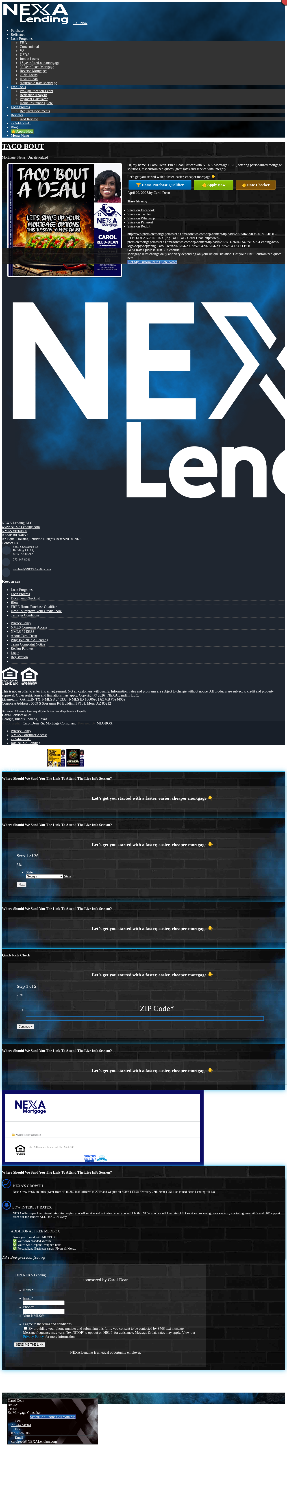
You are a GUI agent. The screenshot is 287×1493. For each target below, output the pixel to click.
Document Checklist (25, 598)
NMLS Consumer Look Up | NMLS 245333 (51, 1147)
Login (15, 653)
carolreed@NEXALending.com (32, 569)
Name (28, 1290)
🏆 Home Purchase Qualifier (160, 185)
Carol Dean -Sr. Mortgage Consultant (49, 723)
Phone (28, 1307)
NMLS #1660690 (14, 531)
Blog (14, 602)
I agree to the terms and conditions (47, 1324)
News (21, 157)
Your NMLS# (34, 1316)
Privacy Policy (21, 623)
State (29, 872)
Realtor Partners (22, 648)
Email (28, 1298)
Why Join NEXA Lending (29, 640)
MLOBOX (105, 723)
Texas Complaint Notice (28, 644)
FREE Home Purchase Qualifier (34, 607)
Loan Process (20, 594)
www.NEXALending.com (21, 527)
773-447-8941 (21, 559)
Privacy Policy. (33, 1336)
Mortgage (8, 157)
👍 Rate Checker (255, 185)
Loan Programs (22, 590)
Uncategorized (37, 157)
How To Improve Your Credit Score (36, 611)
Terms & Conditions (25, 615)
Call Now (80, 23)
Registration (19, 657)
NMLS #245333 (22, 631)
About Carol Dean (24, 636)
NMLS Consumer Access (29, 627)
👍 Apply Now (213, 185)
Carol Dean (162, 193)
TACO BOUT (23, 146)
